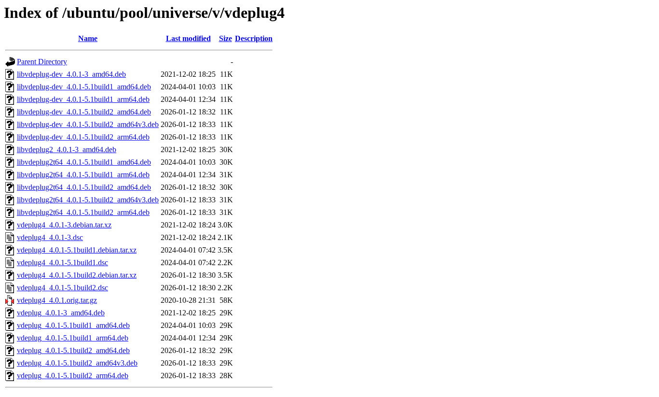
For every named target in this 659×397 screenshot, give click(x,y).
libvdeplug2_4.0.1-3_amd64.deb (66, 149)
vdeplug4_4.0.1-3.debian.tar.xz (64, 225)
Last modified (188, 38)
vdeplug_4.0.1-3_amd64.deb (61, 313)
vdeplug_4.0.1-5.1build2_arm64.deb (72, 375)
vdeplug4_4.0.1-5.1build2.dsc (62, 288)
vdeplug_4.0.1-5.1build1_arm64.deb (72, 338)
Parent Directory (42, 61)
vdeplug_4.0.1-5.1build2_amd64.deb (73, 350)
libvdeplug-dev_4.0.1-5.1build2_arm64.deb (83, 137)
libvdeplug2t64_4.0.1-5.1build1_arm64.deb (83, 174)
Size (225, 38)
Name (87, 38)
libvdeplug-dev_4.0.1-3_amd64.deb (71, 74)
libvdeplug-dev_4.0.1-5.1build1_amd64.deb (84, 87)
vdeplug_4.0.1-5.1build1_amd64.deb (73, 325)
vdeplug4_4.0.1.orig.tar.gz (57, 300)
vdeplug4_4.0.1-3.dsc (50, 237)
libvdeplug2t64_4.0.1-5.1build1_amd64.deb (84, 162)
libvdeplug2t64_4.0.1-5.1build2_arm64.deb (83, 212)
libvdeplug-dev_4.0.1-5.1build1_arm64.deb (83, 99)
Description (254, 38)
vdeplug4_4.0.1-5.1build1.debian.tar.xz (77, 250)
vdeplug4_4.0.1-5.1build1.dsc (62, 262)
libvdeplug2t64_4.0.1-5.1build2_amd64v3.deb (88, 200)
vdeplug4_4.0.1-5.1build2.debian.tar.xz (77, 275)
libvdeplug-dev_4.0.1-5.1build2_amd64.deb (84, 112)
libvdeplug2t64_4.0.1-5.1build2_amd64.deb (84, 187)
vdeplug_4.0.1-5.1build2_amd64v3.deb (77, 363)
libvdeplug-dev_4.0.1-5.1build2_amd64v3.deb (88, 124)
